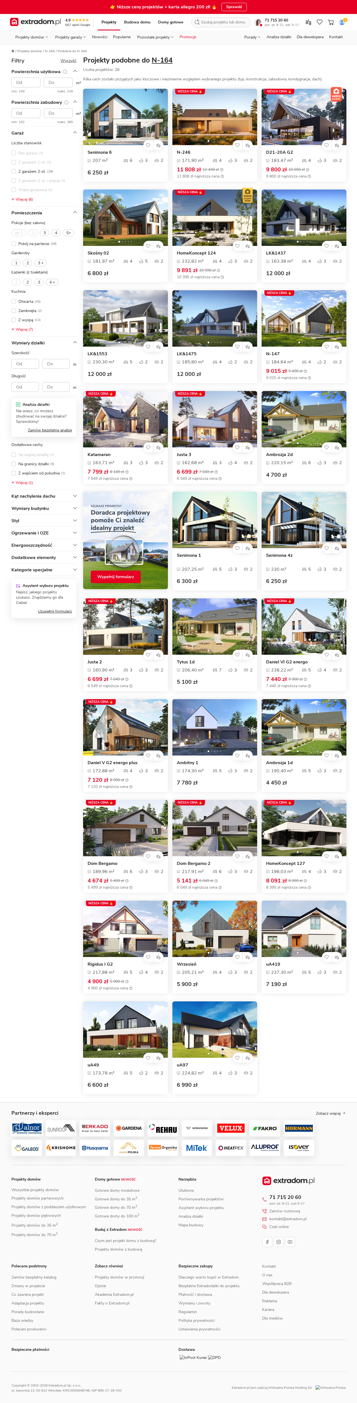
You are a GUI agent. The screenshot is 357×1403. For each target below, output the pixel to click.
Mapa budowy (190, 1225)
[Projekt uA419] (304, 929)
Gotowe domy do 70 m (116, 1207)
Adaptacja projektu (27, 1303)
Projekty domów (29, 51)
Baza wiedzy (22, 1320)
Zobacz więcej (328, 1113)
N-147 (273, 354)
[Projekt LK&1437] (304, 218)
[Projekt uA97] (214, 1029)
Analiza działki (279, 37)
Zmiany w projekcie (28, 1286)
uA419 (273, 964)
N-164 (50, 51)
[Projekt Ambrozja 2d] (304, 419)
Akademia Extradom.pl (114, 1294)
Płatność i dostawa (195, 1294)
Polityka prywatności (196, 1320)
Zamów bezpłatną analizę (50, 430)
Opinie (100, 1286)
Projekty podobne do (128, 60)
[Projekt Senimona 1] (214, 520)
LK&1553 (97, 354)
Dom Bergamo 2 (194, 864)
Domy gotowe (170, 22)
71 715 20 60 (276, 20)
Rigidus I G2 (100, 964)
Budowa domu (137, 22)
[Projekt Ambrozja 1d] (304, 727)
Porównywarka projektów (201, 1199)
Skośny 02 (98, 253)
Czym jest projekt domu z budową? (125, 1240)
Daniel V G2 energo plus (113, 763)
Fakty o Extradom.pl (112, 1303)
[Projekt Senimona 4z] (304, 520)
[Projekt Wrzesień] (214, 929)
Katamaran (99, 455)
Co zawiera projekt (27, 1294)
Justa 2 (95, 662)
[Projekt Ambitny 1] (214, 727)
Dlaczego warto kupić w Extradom (208, 1277)
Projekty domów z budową (118, 1249)
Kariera (268, 1315)
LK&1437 (276, 253)
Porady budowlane (27, 1312)
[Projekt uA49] (125, 1029)
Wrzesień (186, 964)
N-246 (183, 152)
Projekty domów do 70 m (34, 1234)
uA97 (182, 1065)
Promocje (188, 37)
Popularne (122, 37)
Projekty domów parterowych (37, 1198)
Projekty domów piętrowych (36, 1215)
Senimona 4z (279, 555)
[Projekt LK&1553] (125, 318)
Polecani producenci (28, 1329)
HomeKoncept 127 (285, 864)
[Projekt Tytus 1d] (214, 626)
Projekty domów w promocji (119, 1277)
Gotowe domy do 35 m (116, 1199)
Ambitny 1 (187, 763)
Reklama (269, 1307)
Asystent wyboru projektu (201, 1207)
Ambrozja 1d (279, 763)
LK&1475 (187, 354)
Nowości (99, 37)
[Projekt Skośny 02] (125, 218)
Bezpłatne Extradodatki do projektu (209, 1286)
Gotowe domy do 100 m (117, 1216)
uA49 (93, 1065)
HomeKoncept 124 (196, 253)
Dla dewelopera (310, 37)
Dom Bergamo (102, 864)
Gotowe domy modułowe (117, 1190)
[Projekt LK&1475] (214, 318)
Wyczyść (68, 60)
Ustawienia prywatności (199, 1329)
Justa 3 (184, 455)
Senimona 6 (100, 152)
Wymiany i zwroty (194, 1303)
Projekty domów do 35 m (34, 1225)
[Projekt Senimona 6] (125, 117)
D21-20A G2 (279, 152)
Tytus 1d (186, 662)
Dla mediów (272, 1324)
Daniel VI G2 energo (287, 662)
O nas (267, 1281)
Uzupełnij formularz (55, 611)
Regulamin (187, 1312)
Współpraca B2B (276, 1289)
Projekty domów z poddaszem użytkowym (48, 1207)
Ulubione (186, 1190)
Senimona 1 (189, 555)
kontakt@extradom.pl (288, 1219)
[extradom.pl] (35, 22)
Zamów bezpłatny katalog (33, 1277)
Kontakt (336, 37)
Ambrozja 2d (279, 455)
